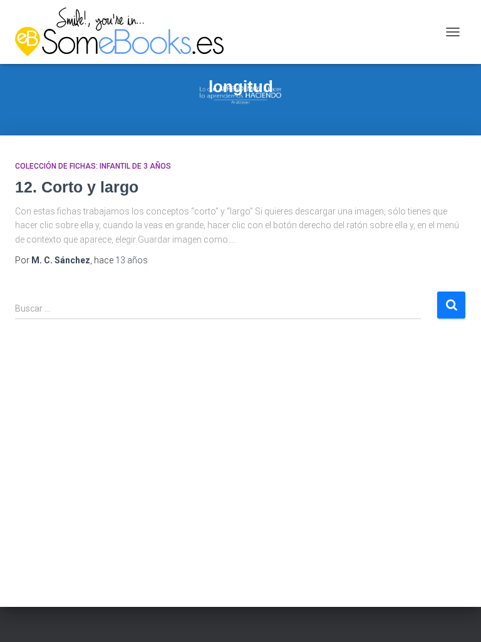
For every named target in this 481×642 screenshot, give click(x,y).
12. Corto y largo (76, 187)
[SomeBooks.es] (124, 32)
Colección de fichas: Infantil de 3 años (93, 166)
